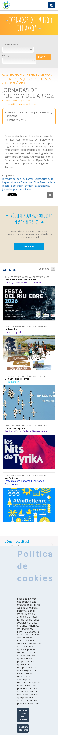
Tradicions (36, 282)
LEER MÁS (29, 246)
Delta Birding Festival (17, 379)
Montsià (15, 182)
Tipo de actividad (10, 44)
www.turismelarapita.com (16, 100)
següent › (53, 269)
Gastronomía (39, 431)
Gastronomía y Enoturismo (26, 75)
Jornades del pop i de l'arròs (17, 178)
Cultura (27, 431)
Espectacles (37, 481)
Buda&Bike (11, 329)
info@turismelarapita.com (21, 104)
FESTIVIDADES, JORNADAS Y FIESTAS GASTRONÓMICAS (27, 81)
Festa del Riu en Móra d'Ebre (20, 279)
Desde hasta (27, 277)
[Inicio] (14, 5)
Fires (7, 381)
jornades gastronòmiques (16, 189)
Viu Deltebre (12, 478)
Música (17, 431)
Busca (41, 56)
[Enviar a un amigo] (50, 195)
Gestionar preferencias (24, 728)
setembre (18, 185)
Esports (18, 332)
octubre (29, 185)
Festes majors (21, 282)
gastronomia (42, 185)
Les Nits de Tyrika (15, 428)
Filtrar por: (6, 56)
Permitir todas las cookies (23, 715)
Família (8, 282)
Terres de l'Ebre (30, 182)
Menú (51, 5)
